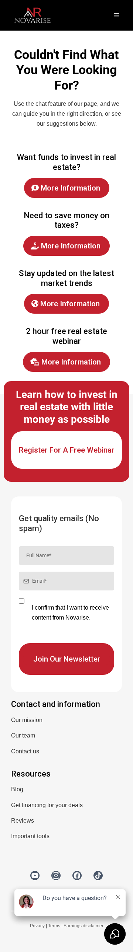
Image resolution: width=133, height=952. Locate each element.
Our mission (26, 720)
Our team (23, 735)
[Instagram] (55, 875)
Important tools (30, 836)
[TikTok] (98, 875)
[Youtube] (34, 875)
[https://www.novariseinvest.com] (32, 14)
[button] (115, 15)
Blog (17, 789)
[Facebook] (77, 875)
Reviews (22, 820)
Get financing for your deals (47, 805)
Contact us (25, 751)
